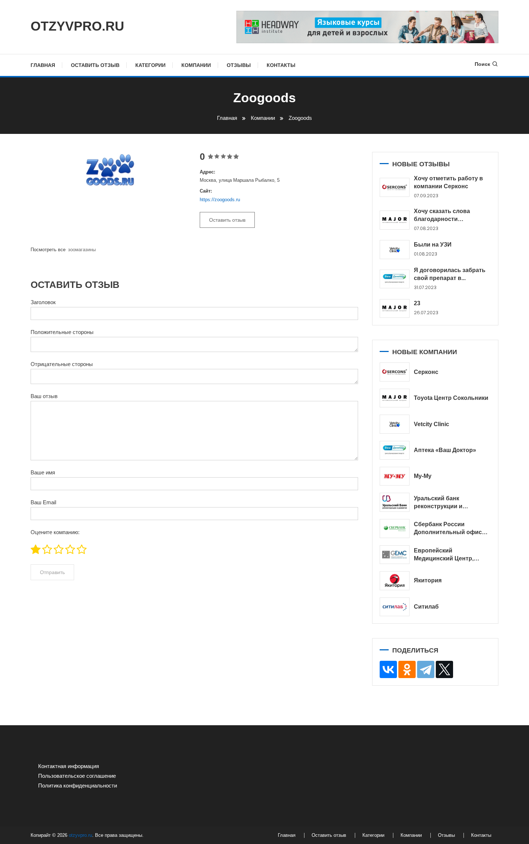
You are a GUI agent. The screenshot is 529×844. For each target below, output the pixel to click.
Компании (196, 65)
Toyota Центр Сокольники (451, 398)
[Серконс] (395, 372)
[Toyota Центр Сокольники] (395, 398)
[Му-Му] (395, 476)
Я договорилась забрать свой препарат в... (449, 274)
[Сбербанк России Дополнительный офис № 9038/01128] (395, 528)
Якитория (428, 580)
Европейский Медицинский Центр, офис (444, 555)
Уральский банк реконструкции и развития (438, 502)
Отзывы (239, 65)
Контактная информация (68, 766)
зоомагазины (82, 249)
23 (417, 303)
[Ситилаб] (395, 607)
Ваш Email (43, 502)
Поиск (482, 64)
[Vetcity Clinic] (395, 424)
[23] (395, 308)
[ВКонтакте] (388, 669)
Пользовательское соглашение (77, 776)
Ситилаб (426, 607)
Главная (43, 65)
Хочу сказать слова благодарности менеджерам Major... (442, 215)
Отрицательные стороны (62, 364)
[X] (444, 669)
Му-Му (422, 476)
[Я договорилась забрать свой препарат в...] (395, 279)
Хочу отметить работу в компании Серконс (448, 182)
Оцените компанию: (55, 532)
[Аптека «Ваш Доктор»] (395, 450)
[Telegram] (425, 669)
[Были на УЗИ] (395, 249)
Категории (150, 65)
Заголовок (43, 302)
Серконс (426, 372)
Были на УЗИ (433, 245)
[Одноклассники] (407, 669)
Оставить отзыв (95, 65)
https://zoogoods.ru (220, 199)
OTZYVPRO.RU (77, 26)
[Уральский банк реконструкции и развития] (395, 502)
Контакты (281, 65)
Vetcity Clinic (431, 424)
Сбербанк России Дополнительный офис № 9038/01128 (448, 528)
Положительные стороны (62, 332)
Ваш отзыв (44, 396)
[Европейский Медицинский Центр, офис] (395, 554)
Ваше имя (43, 472)
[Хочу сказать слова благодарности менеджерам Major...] (395, 220)
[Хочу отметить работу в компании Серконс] (395, 187)
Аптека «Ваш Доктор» (445, 450)
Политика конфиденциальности (77, 785)
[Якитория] (395, 580)
